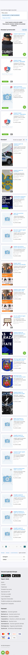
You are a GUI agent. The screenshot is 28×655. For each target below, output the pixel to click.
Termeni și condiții (6, 594)
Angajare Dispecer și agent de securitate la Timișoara (19, 513)
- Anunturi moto (9, 621)
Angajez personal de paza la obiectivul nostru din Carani (20, 248)
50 (26, 139)
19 (16, 546)
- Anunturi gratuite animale (12, 623)
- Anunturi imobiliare (10, 616)
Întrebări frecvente (6, 589)
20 (23, 139)
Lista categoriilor (5, 596)
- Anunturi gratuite (9, 611)
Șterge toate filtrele (6, 17)
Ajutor (2, 582)
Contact (3, 584)
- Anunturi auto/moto (10, 614)
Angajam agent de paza (19, 33)
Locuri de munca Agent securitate (10, 15)
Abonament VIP (5, 591)
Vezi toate (24, 29)
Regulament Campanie (7, 603)
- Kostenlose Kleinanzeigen (11, 628)
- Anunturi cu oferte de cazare (13, 619)
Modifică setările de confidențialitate (11, 601)
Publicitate (4, 587)
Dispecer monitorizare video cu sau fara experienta (19, 470)
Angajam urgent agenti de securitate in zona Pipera (19, 291)
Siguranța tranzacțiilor (7, 599)
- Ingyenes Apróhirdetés (11, 626)
